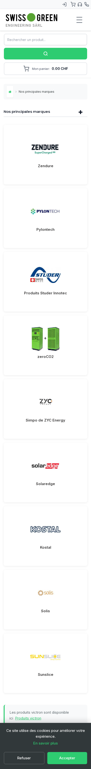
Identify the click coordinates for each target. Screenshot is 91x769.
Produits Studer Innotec (45, 293)
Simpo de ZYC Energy (45, 420)
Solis (45, 611)
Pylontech (45, 229)
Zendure (45, 166)
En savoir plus (45, 743)
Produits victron (28, 718)
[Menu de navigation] (79, 20)
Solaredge (45, 483)
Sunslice (45, 674)
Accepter (67, 758)
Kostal (45, 547)
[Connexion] (64, 4)
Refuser (24, 758)
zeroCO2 (45, 356)
